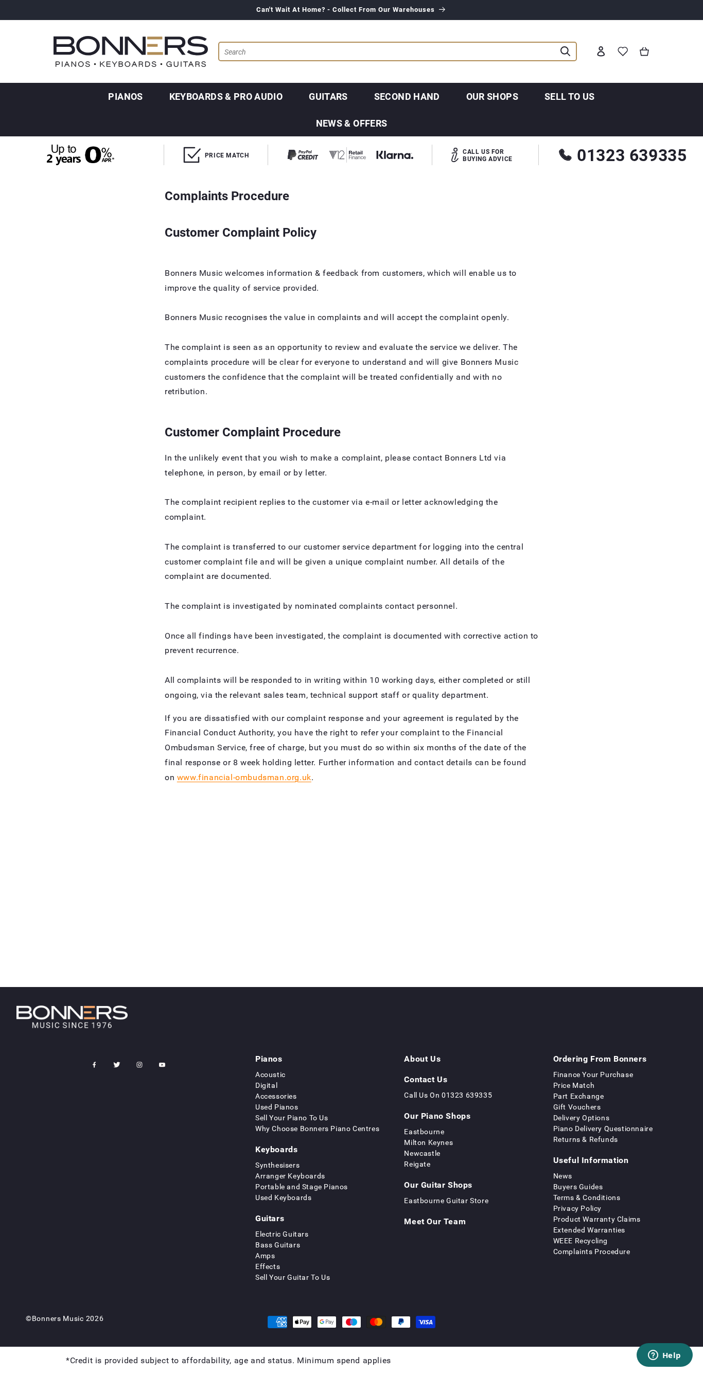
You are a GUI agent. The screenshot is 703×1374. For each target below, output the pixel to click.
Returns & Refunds (585, 1139)
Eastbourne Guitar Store (446, 1200)
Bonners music (58, 1318)
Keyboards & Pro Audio (226, 96)
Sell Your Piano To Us (291, 1117)
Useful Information (591, 1160)
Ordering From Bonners (600, 1058)
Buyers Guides (578, 1186)
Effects (267, 1266)
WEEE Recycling (580, 1240)
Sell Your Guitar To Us (292, 1277)
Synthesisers (277, 1165)
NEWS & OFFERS (352, 123)
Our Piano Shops (437, 1116)
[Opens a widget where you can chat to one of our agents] (664, 1356)
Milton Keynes (428, 1142)
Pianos (125, 96)
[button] (644, 51)
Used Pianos (276, 1107)
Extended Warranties (589, 1230)
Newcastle (422, 1153)
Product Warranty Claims (597, 1219)
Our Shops (492, 96)
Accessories (276, 1096)
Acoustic (270, 1074)
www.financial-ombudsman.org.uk (244, 776)
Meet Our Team (435, 1221)
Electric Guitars (282, 1234)
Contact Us (425, 1079)
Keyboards (276, 1149)
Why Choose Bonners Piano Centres (317, 1128)
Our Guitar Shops (438, 1184)
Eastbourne (424, 1131)
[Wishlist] (623, 51)
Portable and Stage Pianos (301, 1186)
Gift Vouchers (577, 1107)
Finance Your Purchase (593, 1074)
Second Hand (407, 96)
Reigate (417, 1164)
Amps (265, 1255)
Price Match (574, 1085)
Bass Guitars (277, 1244)
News (562, 1176)
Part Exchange (578, 1096)
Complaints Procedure (591, 1251)
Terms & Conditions (587, 1197)
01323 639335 (632, 155)
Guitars (328, 96)
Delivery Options (581, 1117)
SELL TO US (569, 96)
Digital (266, 1085)
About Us (422, 1058)
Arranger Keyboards (290, 1176)
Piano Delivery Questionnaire (603, 1128)
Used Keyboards (283, 1197)
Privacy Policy (577, 1208)
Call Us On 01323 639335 (448, 1095)
